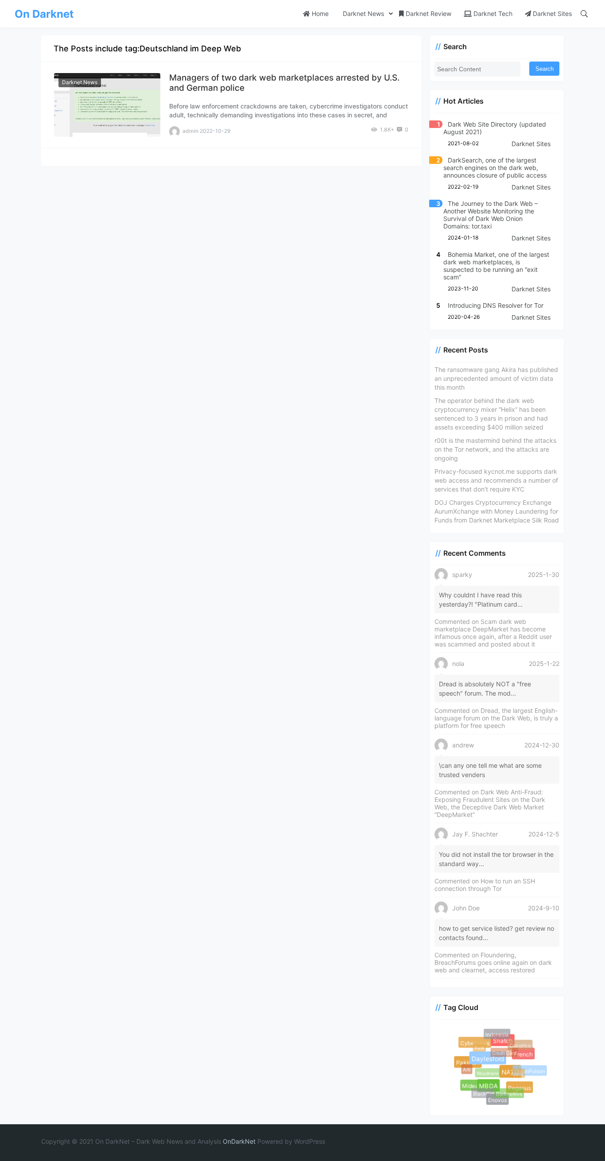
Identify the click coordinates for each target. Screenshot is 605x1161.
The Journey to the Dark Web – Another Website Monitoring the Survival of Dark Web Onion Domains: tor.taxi (490, 215)
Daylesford (491, 1062)
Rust (478, 1046)
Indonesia (496, 1034)
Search (544, 69)
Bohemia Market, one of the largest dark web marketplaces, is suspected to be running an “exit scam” (496, 266)
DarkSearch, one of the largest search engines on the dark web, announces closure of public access (495, 167)
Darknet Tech (492, 13)
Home (319, 13)
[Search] (584, 13)
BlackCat (482, 1092)
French (525, 1055)
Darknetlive (508, 1092)
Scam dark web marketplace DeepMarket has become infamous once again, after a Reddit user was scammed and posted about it (493, 633)
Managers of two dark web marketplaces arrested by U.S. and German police (284, 83)
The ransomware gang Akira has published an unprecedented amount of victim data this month (496, 378)
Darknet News (362, 13)
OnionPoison (529, 1071)
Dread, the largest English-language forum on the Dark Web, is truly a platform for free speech (496, 718)
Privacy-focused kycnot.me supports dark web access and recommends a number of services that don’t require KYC (496, 480)
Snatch (505, 1043)
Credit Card (501, 1050)
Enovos (498, 1100)
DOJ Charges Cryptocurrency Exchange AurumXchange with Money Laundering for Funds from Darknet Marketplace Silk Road (496, 511)
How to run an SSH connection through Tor (484, 884)
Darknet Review (427, 13)
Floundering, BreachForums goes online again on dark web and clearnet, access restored (493, 962)
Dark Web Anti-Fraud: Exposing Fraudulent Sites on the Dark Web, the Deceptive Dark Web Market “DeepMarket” (489, 803)
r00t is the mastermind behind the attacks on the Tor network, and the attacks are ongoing (495, 449)
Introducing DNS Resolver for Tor (495, 305)
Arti (465, 1068)
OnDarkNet (239, 1141)
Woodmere (484, 1070)
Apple (514, 1071)
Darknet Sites (551, 13)
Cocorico (519, 1044)
